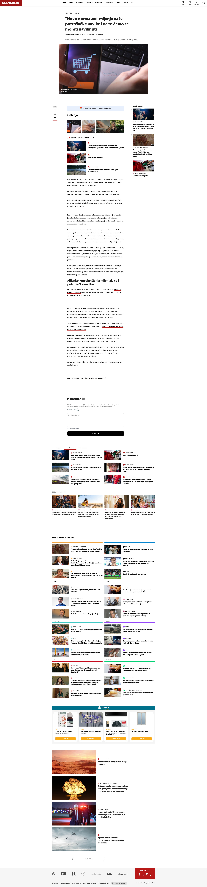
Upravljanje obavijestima (120, 883)
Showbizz (79, 3)
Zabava (125, 3)
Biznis (118, 3)
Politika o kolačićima (103, 883)
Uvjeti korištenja (76, 883)
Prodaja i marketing (65, 883)
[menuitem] (204, 3)
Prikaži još (88, 859)
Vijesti (64, 3)
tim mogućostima (102, 242)
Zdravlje (109, 3)
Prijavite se (95, 433)
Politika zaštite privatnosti (89, 883)
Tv (132, 3)
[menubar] (204, 3)
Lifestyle (89, 3)
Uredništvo (55, 883)
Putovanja (99, 3)
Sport (71, 3)
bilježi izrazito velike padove (93, 203)
